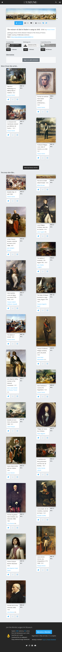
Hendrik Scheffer (41, 515)
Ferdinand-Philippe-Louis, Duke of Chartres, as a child (42, 147)
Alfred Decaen (41, 185)
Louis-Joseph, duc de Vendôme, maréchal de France (42, 511)
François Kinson (41, 565)
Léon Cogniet (40, 232)
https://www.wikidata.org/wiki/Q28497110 (22, 37)
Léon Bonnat (10, 523)
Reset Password (51, 639)
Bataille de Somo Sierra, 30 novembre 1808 (12, 422)
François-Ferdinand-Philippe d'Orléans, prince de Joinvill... (42, 350)
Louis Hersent (11, 473)
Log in (44, 639)
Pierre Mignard (41, 433)
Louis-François (11, 426)
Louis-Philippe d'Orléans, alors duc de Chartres (42, 227)
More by (31, 167)
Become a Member (44, 632)
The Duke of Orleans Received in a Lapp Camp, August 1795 (42, 297)
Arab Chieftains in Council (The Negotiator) (41, 388)
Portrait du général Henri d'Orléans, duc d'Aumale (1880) (12, 517)
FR (8, 392)
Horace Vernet (51, 29)
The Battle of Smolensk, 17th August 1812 (41, 260)
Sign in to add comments (31, 60)
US (45, 359)
